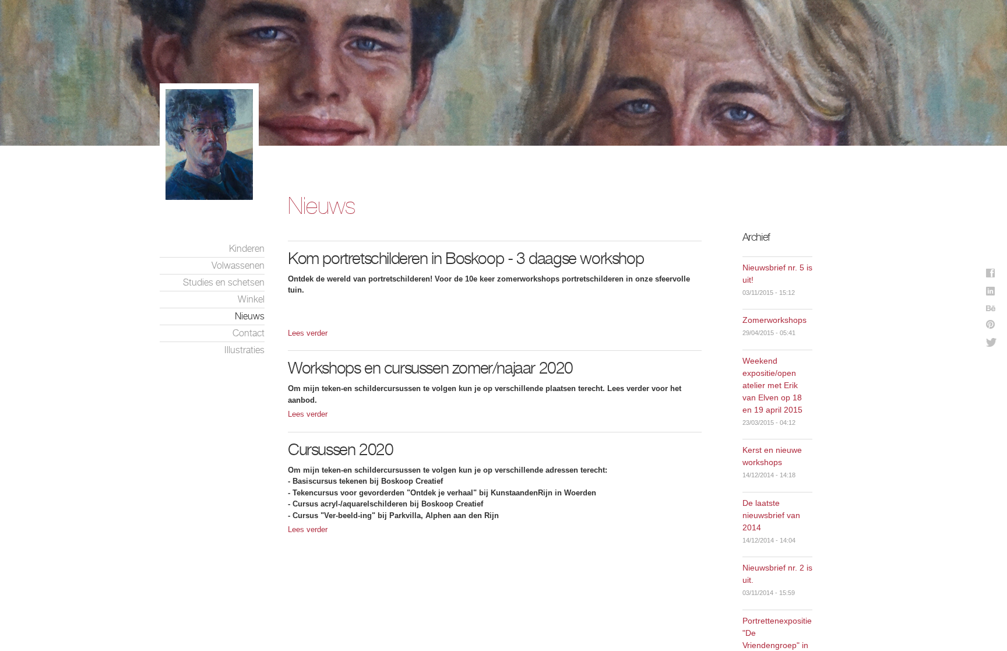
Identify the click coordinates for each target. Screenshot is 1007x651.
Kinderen (247, 248)
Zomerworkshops (774, 320)
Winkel (251, 299)
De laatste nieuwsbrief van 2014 (771, 515)
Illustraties (244, 350)
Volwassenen (238, 265)
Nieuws (250, 316)
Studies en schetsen (224, 282)
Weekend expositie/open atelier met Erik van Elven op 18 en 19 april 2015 (772, 385)
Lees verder (308, 333)
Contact (249, 333)
